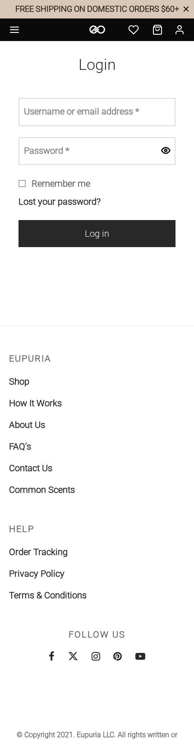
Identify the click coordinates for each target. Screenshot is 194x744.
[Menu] (14, 30)
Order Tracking (38, 552)
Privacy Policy (37, 573)
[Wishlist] (134, 29)
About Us (27, 424)
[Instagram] (96, 657)
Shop (19, 381)
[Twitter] (73, 657)
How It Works (35, 403)
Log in (97, 233)
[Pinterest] (117, 657)
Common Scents (42, 489)
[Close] (186, 8)
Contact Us (30, 468)
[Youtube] (140, 657)
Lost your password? (59, 201)
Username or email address (84, 111)
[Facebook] (51, 657)
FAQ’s (20, 446)
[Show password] (166, 151)
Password (49, 150)
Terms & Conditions (48, 595)
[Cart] (157, 29)
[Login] (179, 29)
